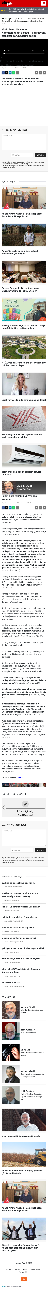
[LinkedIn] (10, 72)
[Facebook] (3, 72)
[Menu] (44, 3)
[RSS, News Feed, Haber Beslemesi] (24, 1279)
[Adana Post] (9, 3)
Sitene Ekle (23, 1272)
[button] (36, 72)
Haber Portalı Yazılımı (13, 1287)
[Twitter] (6, 72)
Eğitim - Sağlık (20, 19)
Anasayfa (8, 19)
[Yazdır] (17, 72)
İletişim (25, 1269)
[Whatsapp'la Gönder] (13, 72)
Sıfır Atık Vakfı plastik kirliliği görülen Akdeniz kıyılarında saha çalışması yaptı (27, 10)
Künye (17, 1269)
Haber (20, 778)
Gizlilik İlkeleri (35, 1269)
